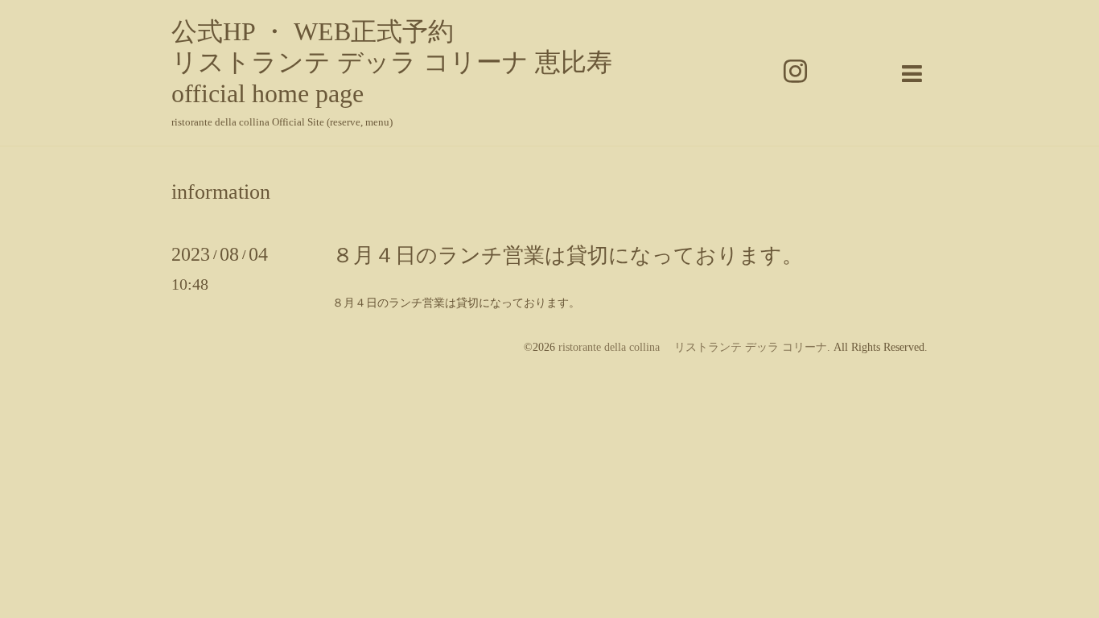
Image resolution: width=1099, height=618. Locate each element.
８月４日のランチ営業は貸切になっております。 (567, 255)
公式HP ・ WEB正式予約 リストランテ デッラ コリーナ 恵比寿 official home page (391, 62)
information (220, 192)
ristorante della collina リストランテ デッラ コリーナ (692, 347)
